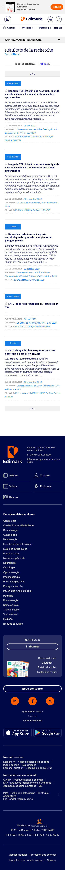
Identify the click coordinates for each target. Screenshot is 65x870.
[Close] (3, 7)
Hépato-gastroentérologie (17, 544)
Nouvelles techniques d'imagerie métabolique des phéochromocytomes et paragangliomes (29, 237)
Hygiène (8, 618)
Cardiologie (9, 520)
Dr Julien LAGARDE (41, 136)
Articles (13, 475)
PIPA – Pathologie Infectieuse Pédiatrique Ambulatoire (26, 794)
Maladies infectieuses (15, 548)
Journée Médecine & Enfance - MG (22, 785)
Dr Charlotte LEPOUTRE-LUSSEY (29, 279)
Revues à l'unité (47, 658)
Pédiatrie (8, 595)
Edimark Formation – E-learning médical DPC (27, 767)
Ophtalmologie (11, 572)
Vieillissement (10, 614)
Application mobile (32, 720)
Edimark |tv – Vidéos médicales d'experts (26, 761)
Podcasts (46, 486)
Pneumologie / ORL (13, 581)
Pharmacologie (11, 576)
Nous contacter (32, 688)
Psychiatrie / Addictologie (17, 590)
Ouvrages (47, 662)
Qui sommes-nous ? (32, 711)
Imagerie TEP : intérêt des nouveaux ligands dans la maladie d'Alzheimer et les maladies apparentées (32, 94)
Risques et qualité (13, 623)
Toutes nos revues (47, 672)
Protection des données (43, 854)
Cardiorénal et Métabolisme (18, 525)
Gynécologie (10, 534)
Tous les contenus (25, 63)
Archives (32, 716)
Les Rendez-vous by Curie (18, 798)
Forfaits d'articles (47, 667)
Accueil (11, 27)
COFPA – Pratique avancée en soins (23, 779)
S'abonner (33, 646)
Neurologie (9, 562)
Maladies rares (11, 553)
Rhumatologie (10, 600)
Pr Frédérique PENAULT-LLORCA (30, 392)
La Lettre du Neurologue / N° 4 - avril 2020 (37, 322)
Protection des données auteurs (26, 860)
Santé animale (11, 605)
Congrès (45, 475)
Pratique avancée (13, 586)
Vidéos (13, 486)
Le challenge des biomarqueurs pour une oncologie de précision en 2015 (30, 352)
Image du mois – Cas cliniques (19, 764)
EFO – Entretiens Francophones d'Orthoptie (27, 782)
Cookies (51, 860)
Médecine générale (14, 558)
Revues (13, 497)
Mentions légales (18, 854)
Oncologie (28, 27)
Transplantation (11, 609)
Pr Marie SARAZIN (23, 136)
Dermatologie (10, 530)
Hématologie (44, 27)
